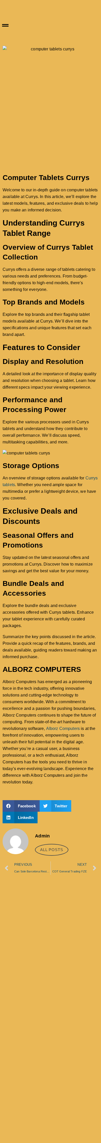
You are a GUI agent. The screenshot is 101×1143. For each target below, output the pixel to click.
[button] (50, 25)
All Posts (51, 849)
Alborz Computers (63, 728)
